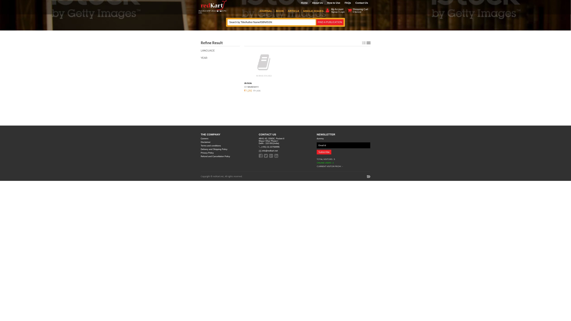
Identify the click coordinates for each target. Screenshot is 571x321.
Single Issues (313, 11)
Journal (265, 11)
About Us (317, 3)
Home (304, 3)
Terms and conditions (211, 145)
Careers (204, 138)
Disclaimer (206, 142)
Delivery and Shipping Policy (214, 149)
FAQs (348, 3)
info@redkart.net (269, 151)
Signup (334, 12)
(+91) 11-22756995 (270, 147)
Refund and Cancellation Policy (215, 156)
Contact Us (361, 3)
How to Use (333, 3)
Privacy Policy (207, 153)
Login (342, 12)
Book (280, 11)
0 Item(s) (357, 12)
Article (293, 11)
